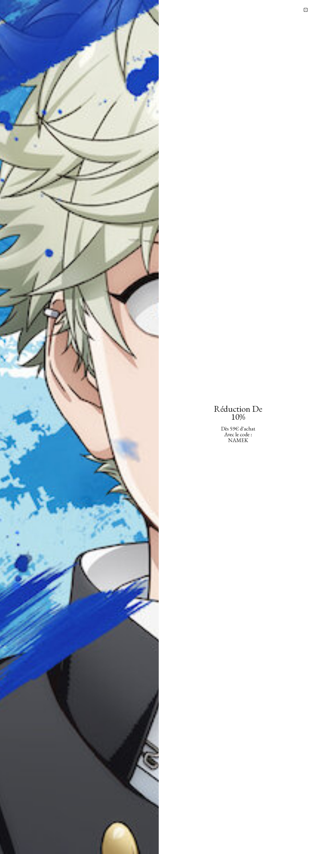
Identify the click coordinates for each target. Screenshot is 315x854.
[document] (157, 427)
